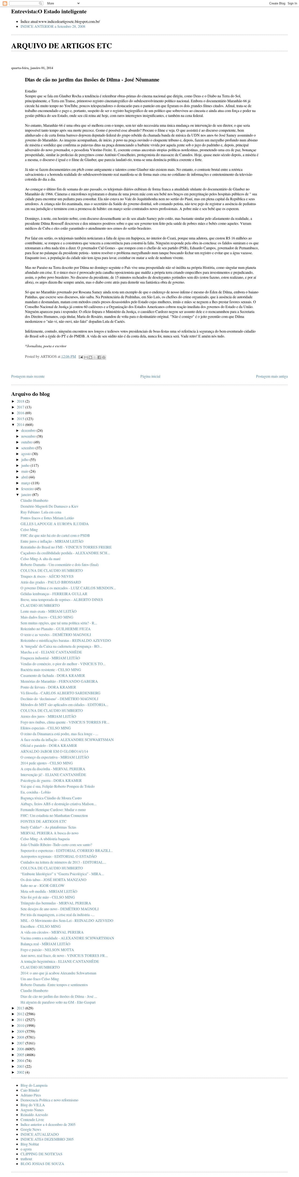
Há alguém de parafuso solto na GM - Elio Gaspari (58, 1002)
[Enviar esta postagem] (80, 356)
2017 (21, 406)
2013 (21, 1007)
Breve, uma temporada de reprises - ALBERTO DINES (62, 599)
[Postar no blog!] (90, 357)
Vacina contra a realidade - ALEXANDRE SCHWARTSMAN (67, 937)
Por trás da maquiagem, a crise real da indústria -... (58, 914)
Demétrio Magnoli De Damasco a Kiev (49, 506)
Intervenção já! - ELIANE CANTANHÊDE (53, 774)
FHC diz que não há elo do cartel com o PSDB (55, 535)
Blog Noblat (30, 1144)
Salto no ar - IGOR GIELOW (42, 885)
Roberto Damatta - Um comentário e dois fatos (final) (60, 564)
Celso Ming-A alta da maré (41, 558)
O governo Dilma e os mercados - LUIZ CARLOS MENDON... (68, 587)
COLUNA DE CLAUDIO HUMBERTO (52, 570)
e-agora (26, 1148)
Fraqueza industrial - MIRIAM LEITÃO (50, 657)
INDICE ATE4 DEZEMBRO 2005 (47, 1139)
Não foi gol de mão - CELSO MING (48, 897)
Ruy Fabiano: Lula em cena (41, 511)
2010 (21, 1025)
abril (25, 476)
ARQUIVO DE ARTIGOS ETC (61, 45)
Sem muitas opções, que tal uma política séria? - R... (59, 622)
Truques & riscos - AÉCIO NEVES (47, 576)
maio (25, 471)
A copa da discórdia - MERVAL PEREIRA (53, 768)
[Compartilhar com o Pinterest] (103, 357)
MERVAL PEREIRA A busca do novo (49, 832)
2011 (21, 1019)
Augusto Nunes (32, 1109)
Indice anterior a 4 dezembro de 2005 (48, 1124)
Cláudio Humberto (34, 500)
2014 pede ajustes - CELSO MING (47, 762)
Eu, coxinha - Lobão (36, 792)
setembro (28, 447)
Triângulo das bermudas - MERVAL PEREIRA (56, 902)
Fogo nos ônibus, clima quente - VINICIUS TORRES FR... (65, 722)
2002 (21, 1072)
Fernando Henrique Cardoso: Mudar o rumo (53, 809)
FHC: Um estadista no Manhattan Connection (54, 815)
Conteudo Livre (32, 1119)
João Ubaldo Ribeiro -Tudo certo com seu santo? (56, 844)
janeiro (26, 494)
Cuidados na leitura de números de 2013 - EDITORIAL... (63, 862)
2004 (21, 1060)
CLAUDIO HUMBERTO (40, 605)
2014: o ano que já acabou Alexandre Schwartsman (58, 972)
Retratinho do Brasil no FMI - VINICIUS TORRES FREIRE (66, 547)
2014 (21, 424)
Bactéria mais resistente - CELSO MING (51, 669)
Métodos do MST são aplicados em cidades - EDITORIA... (64, 704)
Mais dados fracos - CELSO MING (47, 617)
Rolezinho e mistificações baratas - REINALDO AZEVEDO (66, 640)
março (26, 482)
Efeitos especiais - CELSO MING (46, 727)
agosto (26, 453)
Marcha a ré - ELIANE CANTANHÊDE (51, 652)
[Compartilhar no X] (95, 357)
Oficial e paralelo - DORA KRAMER (49, 745)
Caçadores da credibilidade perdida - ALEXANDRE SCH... (65, 552)
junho (26, 465)
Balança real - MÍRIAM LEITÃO (45, 943)
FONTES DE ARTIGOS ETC (44, 821)
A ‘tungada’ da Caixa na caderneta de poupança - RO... (61, 646)
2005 (21, 1054)
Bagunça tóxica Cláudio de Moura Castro (51, 797)
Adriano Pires (31, 1095)
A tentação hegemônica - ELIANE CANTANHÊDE (60, 961)
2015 (21, 418)
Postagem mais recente (28, 376)
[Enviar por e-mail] (86, 357)
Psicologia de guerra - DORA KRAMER (51, 780)
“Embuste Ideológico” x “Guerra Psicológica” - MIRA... (62, 873)
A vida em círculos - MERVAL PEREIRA (52, 932)
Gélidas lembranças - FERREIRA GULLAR (54, 593)
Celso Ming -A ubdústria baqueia (45, 838)
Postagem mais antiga (272, 376)
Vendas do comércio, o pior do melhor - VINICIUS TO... (63, 663)
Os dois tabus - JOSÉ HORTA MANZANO (53, 879)
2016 (21, 412)
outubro (27, 441)
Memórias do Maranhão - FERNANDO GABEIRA (59, 681)
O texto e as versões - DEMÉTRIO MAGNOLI (56, 634)
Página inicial (150, 376)
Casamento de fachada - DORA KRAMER (53, 675)
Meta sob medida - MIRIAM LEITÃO (49, 891)
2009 (21, 1031)
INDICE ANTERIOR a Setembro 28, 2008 (53, 26)
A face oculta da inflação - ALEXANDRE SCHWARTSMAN (67, 739)
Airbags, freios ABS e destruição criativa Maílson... (58, 803)
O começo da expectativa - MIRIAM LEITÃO (55, 757)
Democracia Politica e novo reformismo (49, 1099)
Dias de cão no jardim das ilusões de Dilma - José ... (59, 996)
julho (25, 459)
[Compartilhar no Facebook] (99, 357)
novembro (29, 436)
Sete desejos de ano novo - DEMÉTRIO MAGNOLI (60, 908)
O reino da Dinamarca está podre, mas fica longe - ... (59, 733)
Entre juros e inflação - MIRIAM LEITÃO (52, 541)
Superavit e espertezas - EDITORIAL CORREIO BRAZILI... (67, 850)
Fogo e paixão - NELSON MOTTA (47, 949)
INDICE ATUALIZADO (40, 1134)
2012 (21, 1013)
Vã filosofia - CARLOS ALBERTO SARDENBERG (60, 692)
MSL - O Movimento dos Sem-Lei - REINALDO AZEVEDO (67, 920)
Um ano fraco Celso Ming (40, 978)
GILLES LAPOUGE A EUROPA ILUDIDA (55, 523)
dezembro (29, 430)
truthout (26, 1158)
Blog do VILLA (33, 1104)
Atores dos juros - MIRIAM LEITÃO (48, 716)
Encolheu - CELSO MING (41, 926)
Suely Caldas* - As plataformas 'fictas (48, 827)
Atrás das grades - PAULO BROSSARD (51, 582)
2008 (21, 1037)
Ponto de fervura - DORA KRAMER (48, 687)
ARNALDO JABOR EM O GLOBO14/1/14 (54, 751)
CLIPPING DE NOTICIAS (41, 1153)
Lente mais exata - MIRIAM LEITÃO (49, 611)
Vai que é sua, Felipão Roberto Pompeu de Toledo (58, 786)
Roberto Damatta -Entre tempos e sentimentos (54, 984)
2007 (21, 1042)
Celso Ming (29, 529)
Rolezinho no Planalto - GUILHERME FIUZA (56, 628)
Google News (31, 1129)
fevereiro (28, 488)
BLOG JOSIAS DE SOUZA (42, 1163)
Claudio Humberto (34, 990)
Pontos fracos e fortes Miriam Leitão (47, 517)
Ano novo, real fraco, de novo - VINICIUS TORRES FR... (64, 955)
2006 (21, 1048)
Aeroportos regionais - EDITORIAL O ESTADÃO (59, 856)
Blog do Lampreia (34, 1085)
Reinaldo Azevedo (34, 1114)
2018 (21, 401)
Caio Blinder (30, 1090)
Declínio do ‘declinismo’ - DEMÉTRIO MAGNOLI (59, 698)
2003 (21, 1066)
